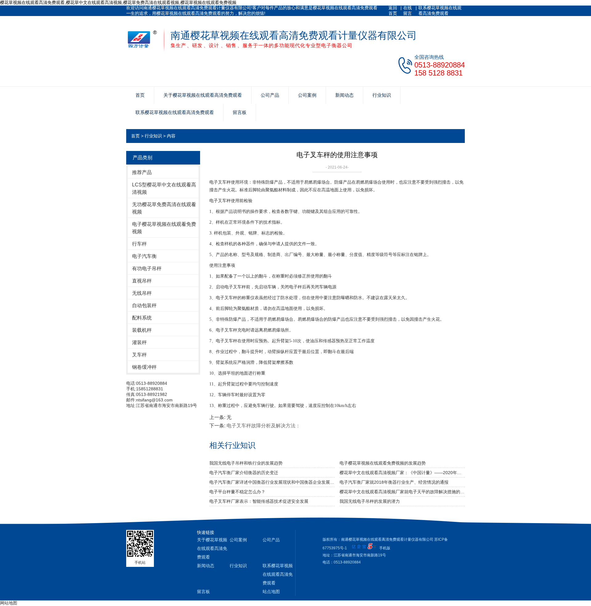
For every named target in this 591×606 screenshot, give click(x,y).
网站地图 (8, 602)
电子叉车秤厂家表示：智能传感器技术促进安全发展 (258, 501)
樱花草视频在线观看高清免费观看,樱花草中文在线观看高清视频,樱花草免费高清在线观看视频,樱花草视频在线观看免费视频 (118, 2)
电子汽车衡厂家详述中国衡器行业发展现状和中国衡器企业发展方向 (272, 482)
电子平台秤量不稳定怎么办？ (237, 491)
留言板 (240, 112)
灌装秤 (139, 342)
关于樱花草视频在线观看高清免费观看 (202, 95)
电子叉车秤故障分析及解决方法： (263, 425)
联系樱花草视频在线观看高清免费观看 (439, 10)
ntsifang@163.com (154, 399)
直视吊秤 (142, 280)
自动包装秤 (144, 305)
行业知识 (381, 95)
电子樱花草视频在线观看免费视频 (164, 228)
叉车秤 (139, 354)
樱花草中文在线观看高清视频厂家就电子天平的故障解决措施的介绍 (402, 491)
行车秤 (139, 243)
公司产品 (270, 95)
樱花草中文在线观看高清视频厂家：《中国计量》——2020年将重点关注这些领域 (402, 472)
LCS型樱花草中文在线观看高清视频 (164, 188)
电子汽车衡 (144, 256)
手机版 (384, 548)
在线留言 (407, 10)
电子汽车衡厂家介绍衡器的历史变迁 (243, 472)
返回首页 (392, 10)
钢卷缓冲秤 (144, 367)
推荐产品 (142, 172)
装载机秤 (142, 330)
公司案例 (307, 95)
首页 (140, 95)
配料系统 (142, 317)
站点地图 (271, 591)
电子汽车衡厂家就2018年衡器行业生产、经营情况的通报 (394, 482)
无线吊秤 (142, 293)
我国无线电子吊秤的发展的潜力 (370, 501)
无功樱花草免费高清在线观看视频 (164, 208)
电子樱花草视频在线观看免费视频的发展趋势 (383, 463)
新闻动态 (344, 95)
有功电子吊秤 (147, 268)
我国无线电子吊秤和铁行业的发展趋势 (246, 463)
